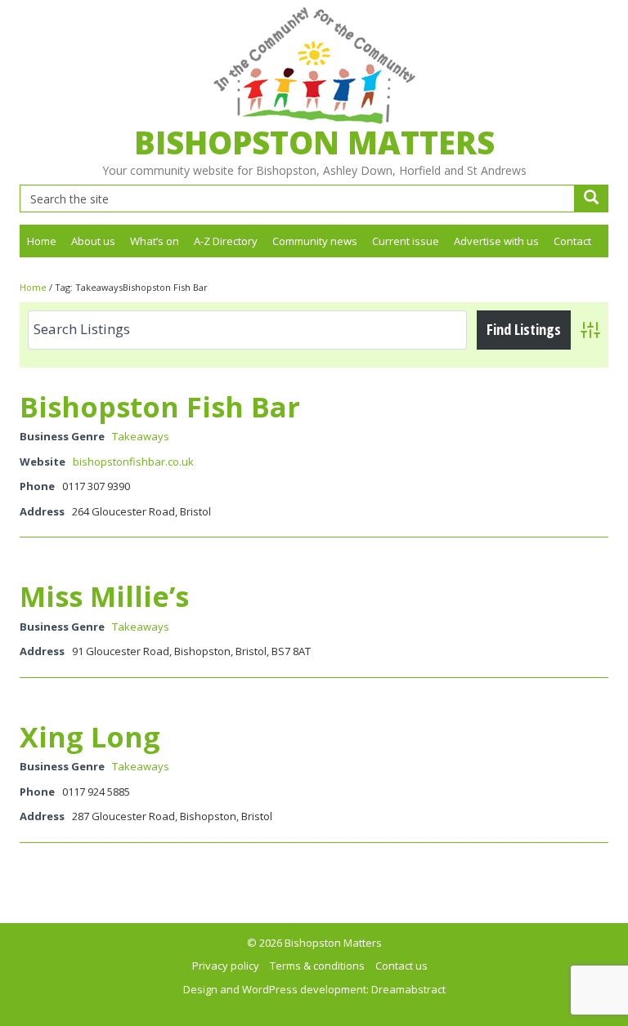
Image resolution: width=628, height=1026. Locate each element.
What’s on (154, 241)
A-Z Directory (226, 241)
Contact (572, 241)
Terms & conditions (317, 965)
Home (41, 241)
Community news (314, 241)
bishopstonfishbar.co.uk (133, 461)
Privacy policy (225, 965)
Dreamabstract (408, 989)
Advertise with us (496, 241)
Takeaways (140, 436)
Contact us (401, 965)
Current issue (405, 241)
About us (93, 241)
